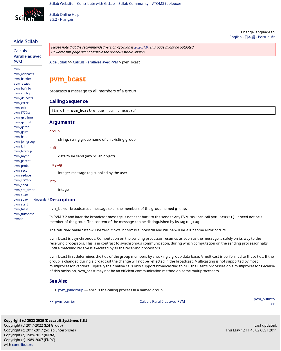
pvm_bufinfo (22, 88)
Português (267, 36)
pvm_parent (22, 161)
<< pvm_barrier (62, 301)
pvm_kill (19, 146)
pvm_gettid (21, 127)
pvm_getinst (22, 122)
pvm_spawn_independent (31, 199)
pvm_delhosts (23, 98)
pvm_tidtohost (24, 214)
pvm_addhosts (24, 74)
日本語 (250, 36)
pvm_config (22, 93)
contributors (22, 344)
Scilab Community (133, 3)
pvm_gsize (21, 132)
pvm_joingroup (24, 141)
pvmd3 (18, 219)
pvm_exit (20, 108)
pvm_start (21, 204)
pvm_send (21, 185)
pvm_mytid (21, 156)
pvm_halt (20, 137)
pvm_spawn (22, 195)
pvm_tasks (21, 209)
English (236, 36)
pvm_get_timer (24, 117)
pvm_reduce (22, 175)
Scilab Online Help (64, 14)
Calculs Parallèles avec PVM (27, 56)
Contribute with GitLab (96, 3)
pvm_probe (21, 166)
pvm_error (21, 103)
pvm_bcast (22, 83)
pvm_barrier (22, 79)
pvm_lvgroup (23, 151)
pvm (17, 69)
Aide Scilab (26, 41)
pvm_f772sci (22, 112)
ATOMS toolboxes (167, 3)
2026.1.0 (141, 47)
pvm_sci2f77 (22, 180)
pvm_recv (20, 170)
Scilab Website (61, 3)
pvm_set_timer (24, 190)
